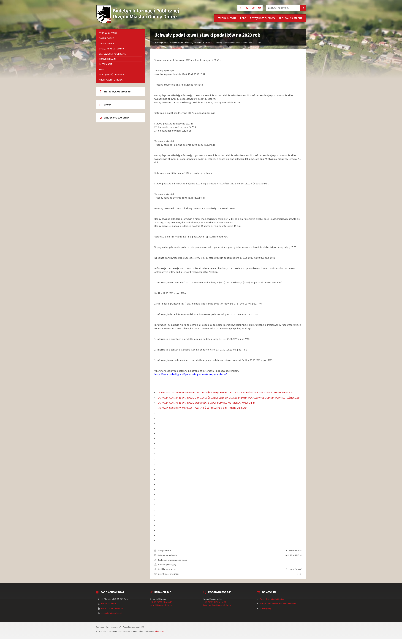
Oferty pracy (265, 608)
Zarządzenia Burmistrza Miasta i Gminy (278, 603)
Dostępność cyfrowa (262, 18)
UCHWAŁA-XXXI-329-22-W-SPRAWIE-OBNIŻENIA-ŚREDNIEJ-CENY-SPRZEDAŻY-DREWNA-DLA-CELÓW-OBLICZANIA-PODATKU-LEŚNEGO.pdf (229, 397)
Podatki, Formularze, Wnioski (198, 42)
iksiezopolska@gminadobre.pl (217, 605)
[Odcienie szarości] (259, 8)
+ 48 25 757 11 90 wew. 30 (214, 602)
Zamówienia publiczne (112, 53)
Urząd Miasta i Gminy (111, 48)
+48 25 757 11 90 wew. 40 (112, 608)
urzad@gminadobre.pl (111, 613)
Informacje (105, 64)
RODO (243, 18)
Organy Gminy (107, 43)
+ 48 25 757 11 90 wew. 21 (161, 602)
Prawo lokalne (176, 42)
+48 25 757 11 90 (108, 603)
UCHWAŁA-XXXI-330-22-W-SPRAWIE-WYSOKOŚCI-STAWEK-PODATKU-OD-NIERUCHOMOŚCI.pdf (206, 402)
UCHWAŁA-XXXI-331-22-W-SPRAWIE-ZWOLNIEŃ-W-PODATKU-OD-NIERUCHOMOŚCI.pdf (202, 408)
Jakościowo (159, 631)
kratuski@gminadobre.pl (161, 605)
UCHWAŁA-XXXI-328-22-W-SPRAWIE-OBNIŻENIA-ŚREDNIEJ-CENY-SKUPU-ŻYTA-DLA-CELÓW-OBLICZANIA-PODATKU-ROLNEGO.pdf (225, 392)
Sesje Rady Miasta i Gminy (272, 599)
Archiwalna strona (290, 18)
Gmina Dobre (106, 38)
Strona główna (227, 18)
